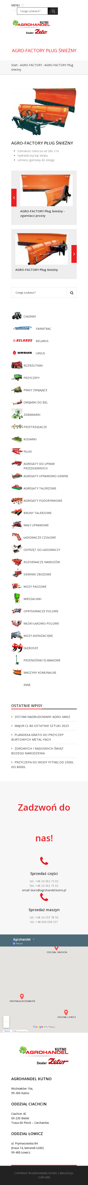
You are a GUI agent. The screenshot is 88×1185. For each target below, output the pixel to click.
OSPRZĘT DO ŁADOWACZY (42, 550)
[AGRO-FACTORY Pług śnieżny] (44, 110)
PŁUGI (28, 451)
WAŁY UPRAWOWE (36, 525)
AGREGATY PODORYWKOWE (43, 501)
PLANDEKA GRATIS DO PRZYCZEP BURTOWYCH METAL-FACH (37, 737)
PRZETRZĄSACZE (35, 427)
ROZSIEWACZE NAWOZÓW (42, 562)
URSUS (40, 353)
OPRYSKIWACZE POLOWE (41, 611)
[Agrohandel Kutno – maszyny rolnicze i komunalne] (31, 26)
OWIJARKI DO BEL (36, 402)
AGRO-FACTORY (31, 65)
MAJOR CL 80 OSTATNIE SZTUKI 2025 (42, 726)
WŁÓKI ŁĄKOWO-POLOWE (41, 623)
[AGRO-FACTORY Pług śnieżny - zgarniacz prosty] (14, 198)
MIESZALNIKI (32, 599)
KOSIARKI (30, 439)
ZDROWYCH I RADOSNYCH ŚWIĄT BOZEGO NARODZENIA (37, 750)
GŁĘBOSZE (31, 648)
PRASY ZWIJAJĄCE (35, 390)
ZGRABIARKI (32, 415)
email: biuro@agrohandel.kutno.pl (44, 890)
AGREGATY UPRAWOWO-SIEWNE (46, 476)
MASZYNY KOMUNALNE (40, 672)
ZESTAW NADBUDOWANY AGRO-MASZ (42, 717)
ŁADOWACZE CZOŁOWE (40, 537)
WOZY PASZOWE (35, 587)
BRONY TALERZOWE (38, 513)
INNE (27, 685)
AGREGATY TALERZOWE (40, 488)
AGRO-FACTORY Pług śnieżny (36, 270)
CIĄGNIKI (30, 316)
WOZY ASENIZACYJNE (38, 636)
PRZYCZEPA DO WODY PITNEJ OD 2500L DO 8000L (42, 764)
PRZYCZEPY (31, 378)
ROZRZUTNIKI (33, 365)
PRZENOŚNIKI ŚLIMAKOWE (42, 660)
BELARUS (42, 341)
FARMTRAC (43, 329)
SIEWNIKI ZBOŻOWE (37, 574)
